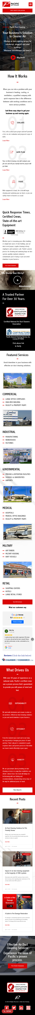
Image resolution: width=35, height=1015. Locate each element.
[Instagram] (28, 1008)
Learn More (6, 141)
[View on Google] (6, 631)
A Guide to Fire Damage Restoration (16, 914)
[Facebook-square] (7, 1008)
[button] (30, 4)
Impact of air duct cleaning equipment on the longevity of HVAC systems (17, 872)
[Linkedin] (21, 1008)
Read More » (7, 841)
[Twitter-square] (14, 1008)
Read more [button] (7, 643)
